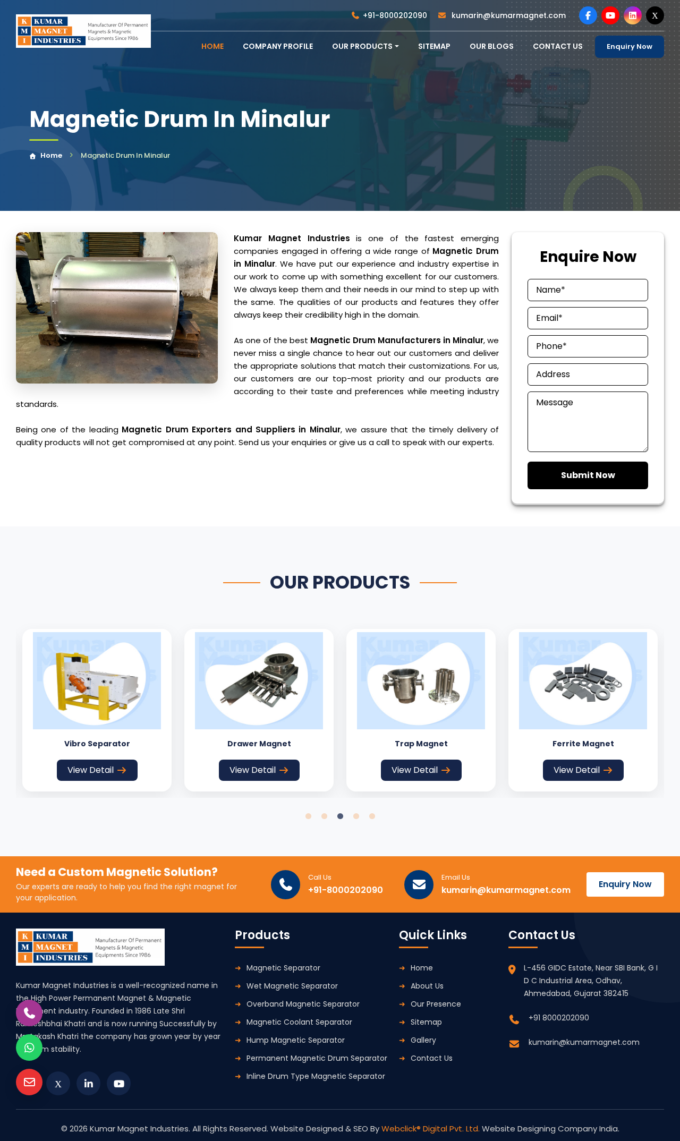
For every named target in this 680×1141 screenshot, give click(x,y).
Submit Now (588, 475)
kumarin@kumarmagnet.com (507, 15)
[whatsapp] (29, 1047)
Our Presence (436, 1004)
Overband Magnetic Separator (303, 1004)
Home (51, 155)
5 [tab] (372, 816)
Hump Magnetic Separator (295, 1040)
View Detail (90, 770)
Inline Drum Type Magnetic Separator (315, 1076)
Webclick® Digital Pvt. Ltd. (431, 1128)
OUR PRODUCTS (362, 46)
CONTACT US (558, 46)
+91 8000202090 (559, 1017)
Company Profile (278, 46)
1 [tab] (308, 816)
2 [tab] (324, 816)
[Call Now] (29, 1013)
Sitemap (434, 46)
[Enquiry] (29, 1082)
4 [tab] (356, 816)
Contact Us (432, 1058)
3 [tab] (340, 816)
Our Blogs (492, 46)
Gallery (423, 1040)
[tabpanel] (97, 710)
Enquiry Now (629, 46)
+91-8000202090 (395, 15)
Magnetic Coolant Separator (299, 1022)
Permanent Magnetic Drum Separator (316, 1058)
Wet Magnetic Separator (292, 986)
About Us (427, 986)
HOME (212, 46)
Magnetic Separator (283, 968)
